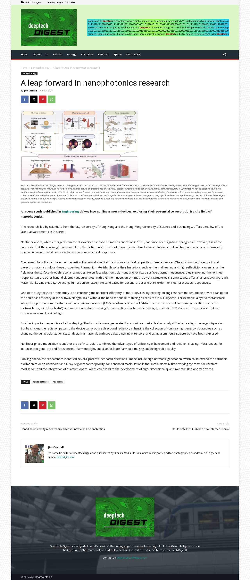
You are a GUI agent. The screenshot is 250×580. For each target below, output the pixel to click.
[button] (224, 54)
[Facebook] (25, 99)
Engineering (70, 211)
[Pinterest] (42, 99)
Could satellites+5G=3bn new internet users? (200, 429)
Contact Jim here (65, 457)
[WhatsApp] (51, 99)
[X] (34, 99)
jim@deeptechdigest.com (132, 557)
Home (24, 67)
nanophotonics (41, 381)
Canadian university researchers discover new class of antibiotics (63, 429)
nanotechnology (40, 67)
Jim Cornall (30, 90)
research (58, 381)
